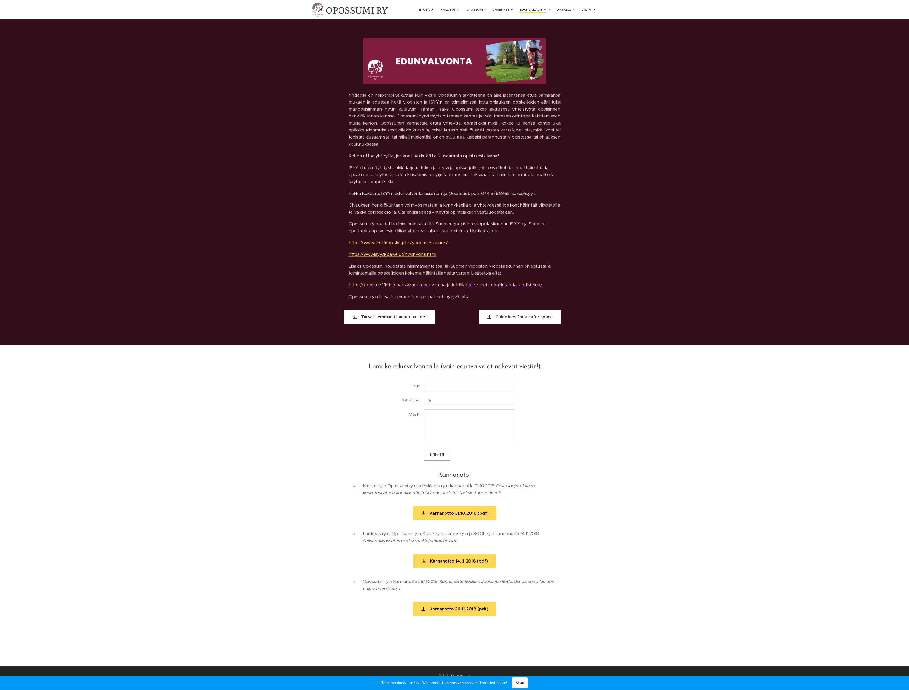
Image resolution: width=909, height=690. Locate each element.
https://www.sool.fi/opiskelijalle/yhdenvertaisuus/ (398, 242)
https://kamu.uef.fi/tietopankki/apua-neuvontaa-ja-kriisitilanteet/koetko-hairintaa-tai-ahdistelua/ (445, 285)
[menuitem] (427, 10)
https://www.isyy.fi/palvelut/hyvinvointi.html (392, 254)
